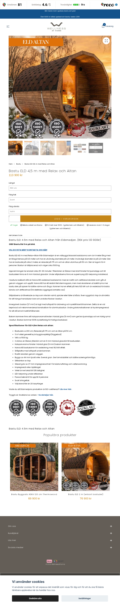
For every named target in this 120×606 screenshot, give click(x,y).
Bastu (18, 164)
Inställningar (85, 598)
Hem (11, 164)
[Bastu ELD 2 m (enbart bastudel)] (86, 467)
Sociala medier (15, 547)
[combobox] (60, 188)
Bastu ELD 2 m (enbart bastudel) (85, 494)
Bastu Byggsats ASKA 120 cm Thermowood (34, 494)
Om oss (12, 526)
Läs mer (12, 540)
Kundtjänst (13, 533)
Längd (12, 183)
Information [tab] (15, 235)
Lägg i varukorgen (66, 219)
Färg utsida (14, 206)
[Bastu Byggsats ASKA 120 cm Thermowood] (34, 467)
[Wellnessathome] (56, 27)
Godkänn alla (35, 598)
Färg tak (12, 194)
